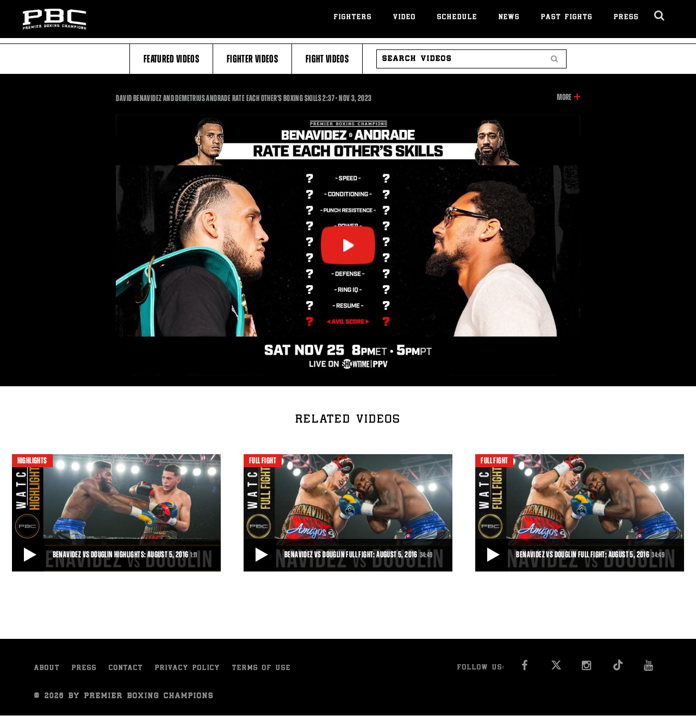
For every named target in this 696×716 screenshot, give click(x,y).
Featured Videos (171, 59)
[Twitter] (556, 668)
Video (404, 18)
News (509, 18)
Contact (126, 668)
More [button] (564, 98)
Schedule (457, 18)
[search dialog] (660, 16)
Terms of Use (261, 668)
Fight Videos (327, 59)
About (47, 668)
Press (626, 18)
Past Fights (567, 18)
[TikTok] (618, 668)
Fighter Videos (252, 59)
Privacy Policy (187, 668)
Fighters (353, 18)
